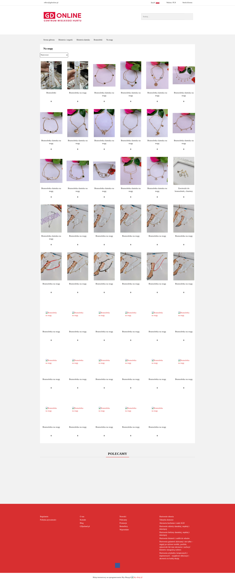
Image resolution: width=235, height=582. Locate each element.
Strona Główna (78, 32)
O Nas (177, 32)
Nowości (146, 32)
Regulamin (44, 517)
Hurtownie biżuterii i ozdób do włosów (174, 538)
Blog (82, 523)
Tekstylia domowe (166, 520)
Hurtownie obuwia (166, 517)
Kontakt (83, 520)
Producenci (104, 32)
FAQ (163, 32)
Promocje (123, 523)
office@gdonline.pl (51, 2)
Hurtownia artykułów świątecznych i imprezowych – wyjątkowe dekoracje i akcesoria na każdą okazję (174, 556)
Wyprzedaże (124, 530)
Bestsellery (124, 526)
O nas (82, 517)
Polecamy (123, 520)
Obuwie (127, 32)
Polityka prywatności (48, 520)
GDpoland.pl (85, 526)
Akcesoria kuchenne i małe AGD (172, 523)
